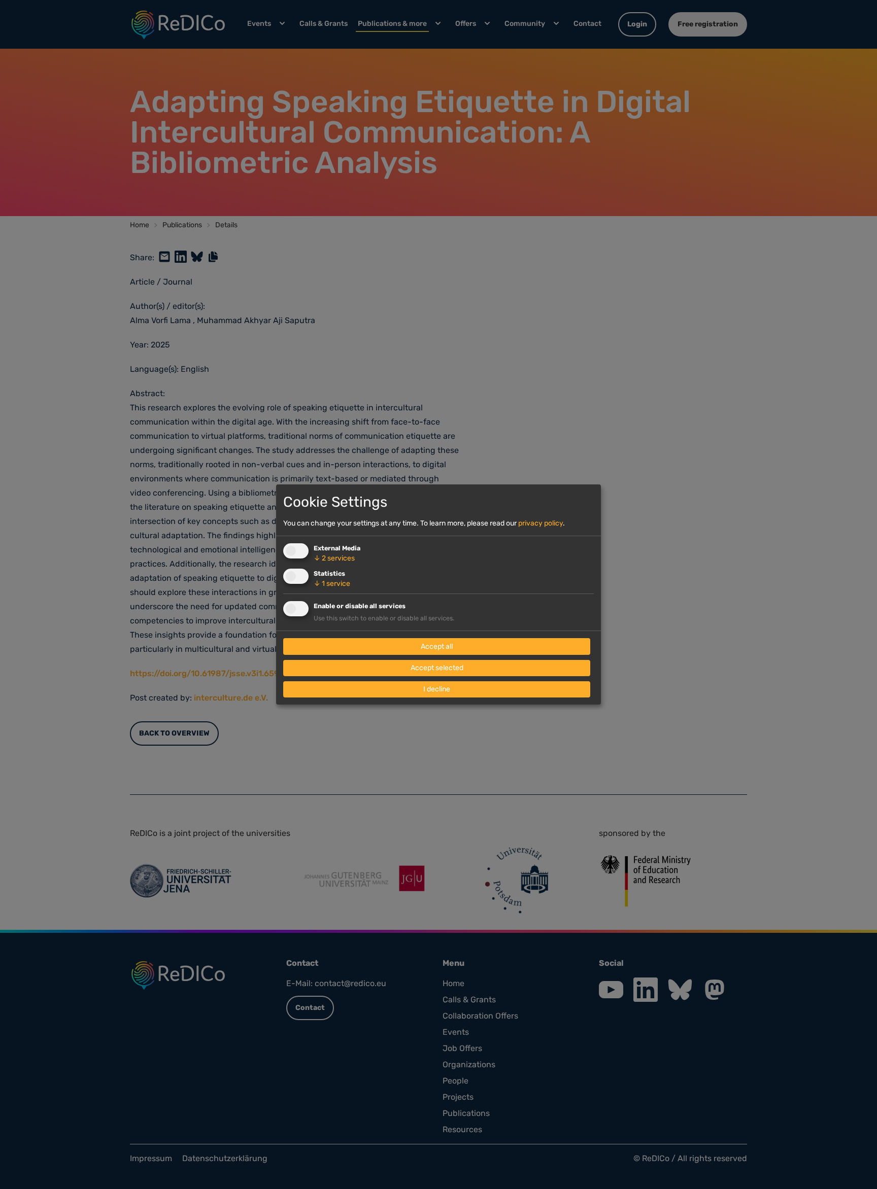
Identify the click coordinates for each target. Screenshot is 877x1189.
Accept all (437, 646)
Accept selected (437, 667)
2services (334, 558)
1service (332, 583)
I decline (436, 689)
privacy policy (540, 523)
